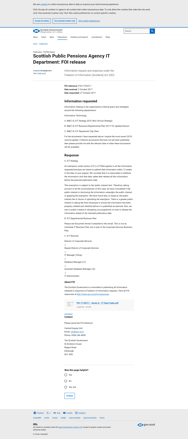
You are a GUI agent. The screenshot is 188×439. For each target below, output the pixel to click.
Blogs (108, 37)
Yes (70, 375)
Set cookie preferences (89, 21)
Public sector (41, 73)
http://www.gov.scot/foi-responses (93, 294)
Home (35, 44)
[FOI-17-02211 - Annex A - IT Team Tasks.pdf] (70, 304)
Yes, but (72, 387)
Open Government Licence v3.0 (70, 427)
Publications (62, 37)
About (35, 37)
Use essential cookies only (64, 21)
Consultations (96, 37)
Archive (46, 418)
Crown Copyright (74, 418)
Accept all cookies (42, 21)
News (52, 37)
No (70, 381)
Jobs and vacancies (90, 418)
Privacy (102, 418)
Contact (55, 418)
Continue (69, 396)
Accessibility (37, 418)
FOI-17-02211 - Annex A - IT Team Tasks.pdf (97, 303)
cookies (44, 4)
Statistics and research (79, 37)
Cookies (63, 418)
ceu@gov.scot (77, 331)
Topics (43, 37)
